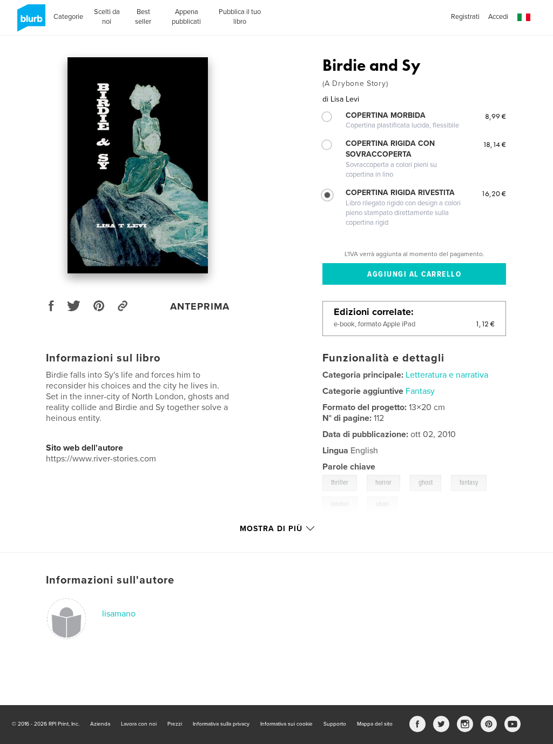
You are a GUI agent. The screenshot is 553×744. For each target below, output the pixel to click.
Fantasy (420, 391)
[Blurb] (29, 22)
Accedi (498, 16)
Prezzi (174, 724)
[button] (523, 17)
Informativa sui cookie (286, 724)
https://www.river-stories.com (101, 458)
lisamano (119, 613)
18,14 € (494, 144)
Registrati (465, 16)
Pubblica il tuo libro (240, 17)
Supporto (334, 724)
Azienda (100, 724)
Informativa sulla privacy (221, 724)
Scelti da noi (107, 17)
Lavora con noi (139, 724)
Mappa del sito (375, 724)
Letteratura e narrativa (447, 375)
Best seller (143, 17)
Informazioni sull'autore (110, 580)
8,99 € (495, 116)
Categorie (68, 16)
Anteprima (200, 306)
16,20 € (493, 193)
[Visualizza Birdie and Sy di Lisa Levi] (138, 165)
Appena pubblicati (186, 17)
